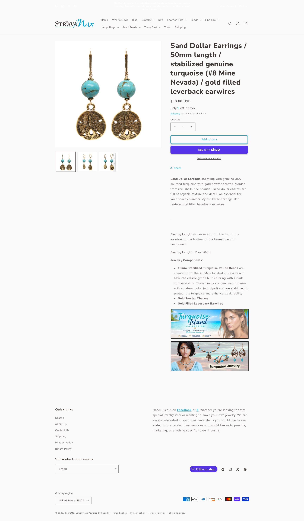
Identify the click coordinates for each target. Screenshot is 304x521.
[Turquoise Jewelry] (209, 371)
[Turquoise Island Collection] (209, 338)
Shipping (175, 113)
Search (59, 417)
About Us (61, 423)
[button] (148, 20)
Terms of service (157, 513)
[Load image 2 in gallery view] (87, 162)
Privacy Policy (64, 442)
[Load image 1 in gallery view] (66, 162)
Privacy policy (137, 513)
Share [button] (177, 167)
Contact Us (62, 430)
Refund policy (120, 513)
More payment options (209, 158)
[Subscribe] (114, 469)
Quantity (175, 119)
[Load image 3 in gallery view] (108, 162)
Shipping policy (177, 513)
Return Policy (63, 448)
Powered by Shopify (98, 513)
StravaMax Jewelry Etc (76, 513)
